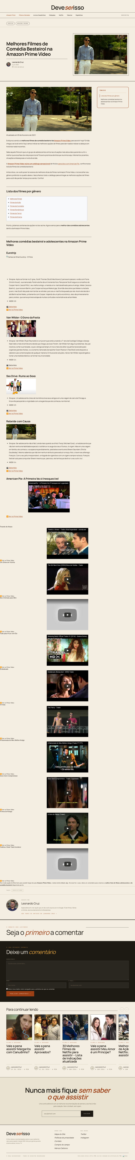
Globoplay (52, 15)
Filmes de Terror (16, 213)
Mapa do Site (59, 1134)
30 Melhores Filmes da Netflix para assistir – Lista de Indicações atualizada (72, 1053)
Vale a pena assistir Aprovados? (42, 1049)
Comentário (11, 959)
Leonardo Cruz (18, 62)
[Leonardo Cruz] (8, 64)
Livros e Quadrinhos (39, 15)
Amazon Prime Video (62, 140)
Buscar (124, 15)
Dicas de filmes (17, 890)
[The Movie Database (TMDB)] (126, 1156)
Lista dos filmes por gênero (110, 96)
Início (10, 23)
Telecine (69, 15)
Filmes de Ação (15, 202)
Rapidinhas (79, 15)
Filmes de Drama (16, 217)
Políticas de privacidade (64, 1137)
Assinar (87, 1113)
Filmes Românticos (17, 210)
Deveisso (67, 7)
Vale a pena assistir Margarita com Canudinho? (18, 1049)
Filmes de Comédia (17, 206)
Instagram (85, 1137)
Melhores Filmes (16, 199)
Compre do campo (62, 1144)
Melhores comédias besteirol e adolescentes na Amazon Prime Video (111, 101)
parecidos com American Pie (68, 164)
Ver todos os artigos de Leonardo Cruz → (39, 913)
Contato (57, 1141)
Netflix (61, 15)
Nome (8, 980)
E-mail (72, 980)
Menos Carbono (61, 1148)
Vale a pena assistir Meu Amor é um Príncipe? (103, 1049)
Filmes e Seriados (24, 15)
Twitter (83, 1134)
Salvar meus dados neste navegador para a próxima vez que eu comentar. (31, 989)
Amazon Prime (10, 15)
